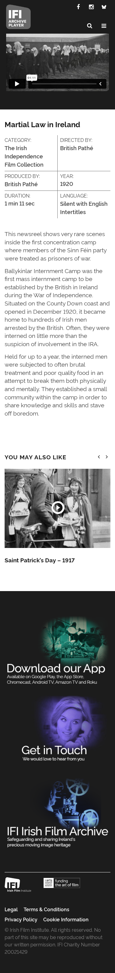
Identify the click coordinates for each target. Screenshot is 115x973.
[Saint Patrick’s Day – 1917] (57, 508)
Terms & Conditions (46, 909)
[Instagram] (91, 6)
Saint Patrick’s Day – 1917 (40, 560)
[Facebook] (78, 6)
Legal (11, 909)
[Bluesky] (104, 6)
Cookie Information (66, 919)
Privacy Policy (21, 919)
